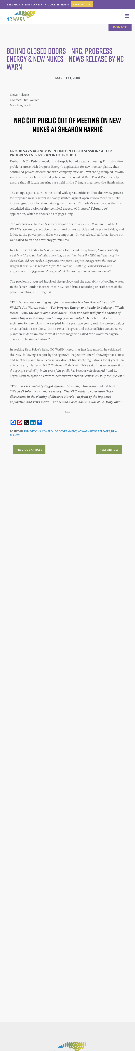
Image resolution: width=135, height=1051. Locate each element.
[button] (127, 16)
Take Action (82, 4)
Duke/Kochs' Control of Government (50, 431)
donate (120, 27)
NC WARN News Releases (94, 431)
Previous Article (29, 449)
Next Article (109, 449)
